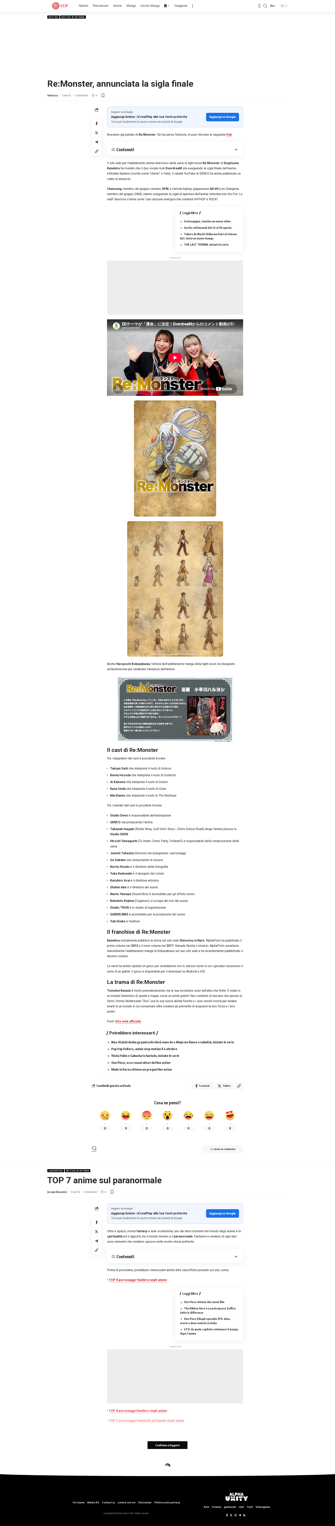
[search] (265, 6)
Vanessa (52, 95)
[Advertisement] (167, 48)
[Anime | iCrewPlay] (60, 6)
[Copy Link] (96, 151)
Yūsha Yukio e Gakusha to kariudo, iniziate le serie (145, 1056)
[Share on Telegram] (96, 142)
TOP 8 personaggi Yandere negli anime (138, 1280)
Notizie (53, 17)
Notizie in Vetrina (73, 17)
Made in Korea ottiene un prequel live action (141, 1069)
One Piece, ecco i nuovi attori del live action (140, 1063)
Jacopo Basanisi (57, 1192)
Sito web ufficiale (128, 1021)
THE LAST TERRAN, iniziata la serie (206, 244)
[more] (192, 6)
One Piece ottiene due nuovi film (204, 1302)
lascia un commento (224, 1149)
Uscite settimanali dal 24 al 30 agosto (208, 227)
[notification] (259, 6)
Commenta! (81, 95)
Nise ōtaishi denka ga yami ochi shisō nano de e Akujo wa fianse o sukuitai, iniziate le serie (172, 1042)
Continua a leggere (167, 1445)
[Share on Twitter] (96, 132)
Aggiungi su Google (222, 116)
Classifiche (56, 1171)
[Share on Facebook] (96, 123)
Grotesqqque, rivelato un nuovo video (207, 221)
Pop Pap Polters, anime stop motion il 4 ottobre (144, 1049)
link (229, 134)
